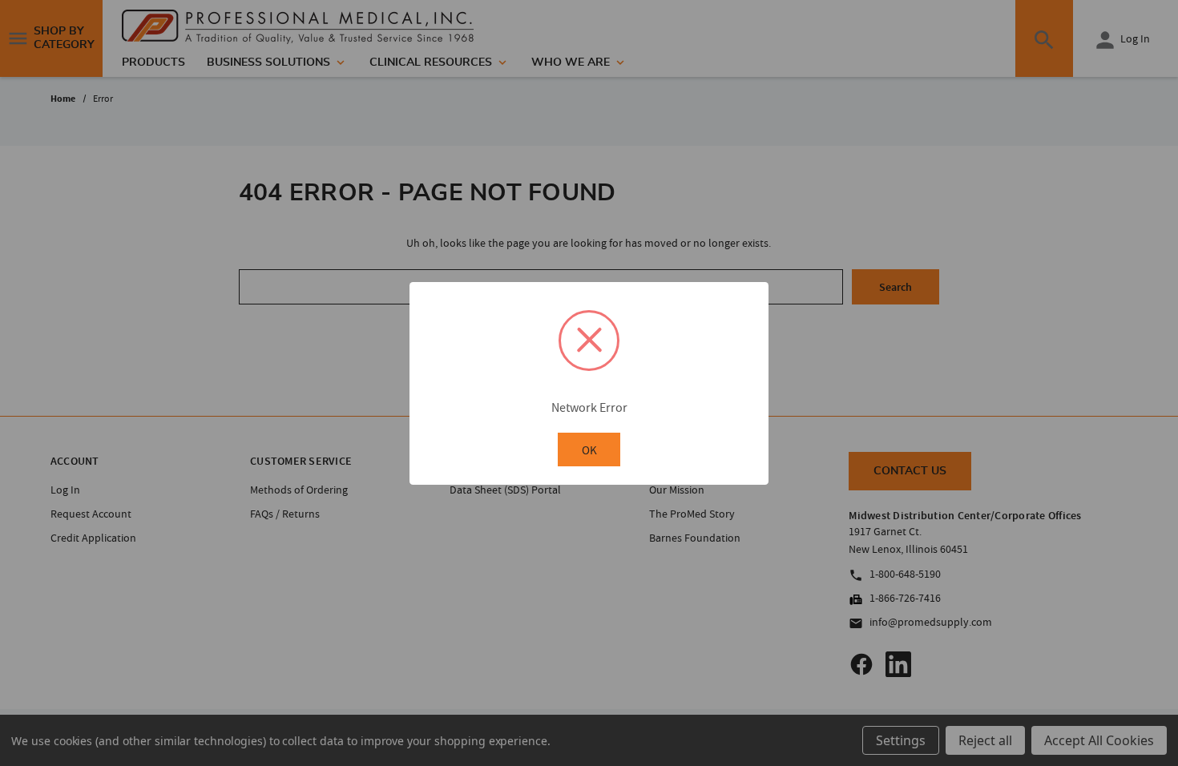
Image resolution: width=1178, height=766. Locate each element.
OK (589, 450)
